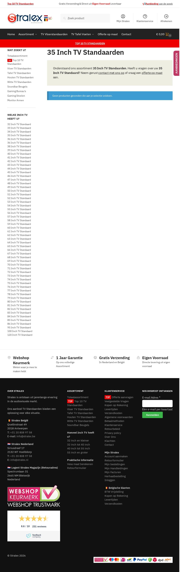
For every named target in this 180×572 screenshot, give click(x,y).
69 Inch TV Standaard (19, 261)
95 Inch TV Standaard (19, 327)
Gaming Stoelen (16, 95)
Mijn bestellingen (115, 464)
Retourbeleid (112, 429)
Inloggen (110, 480)
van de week (159, 3)
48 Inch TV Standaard (19, 183)
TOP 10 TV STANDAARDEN (90, 43)
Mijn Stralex (123, 21)
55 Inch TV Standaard (19, 209)
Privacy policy (113, 433)
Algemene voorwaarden (119, 417)
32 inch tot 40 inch (78, 444)
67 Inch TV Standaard (19, 253)
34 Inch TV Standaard (19, 131)
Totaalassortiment (17, 55)
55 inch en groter (77, 452)
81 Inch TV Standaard (19, 305)
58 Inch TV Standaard (19, 220)
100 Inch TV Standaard (19, 331)
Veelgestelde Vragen (117, 401)
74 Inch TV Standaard (19, 279)
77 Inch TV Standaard (19, 290)
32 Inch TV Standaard (19, 124)
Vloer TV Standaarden (19, 68)
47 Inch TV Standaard (19, 179)
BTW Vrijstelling (114, 491)
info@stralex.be (26, 436)
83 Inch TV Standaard (19, 312)
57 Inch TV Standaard (19, 216)
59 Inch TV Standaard (19, 224)
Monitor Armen (15, 100)
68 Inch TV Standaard (19, 257)
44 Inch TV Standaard (19, 168)
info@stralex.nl (19, 460)
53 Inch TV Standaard (19, 201)
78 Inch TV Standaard (19, 294)
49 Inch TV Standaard (19, 187)
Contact (109, 444)
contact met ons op (111, 73)
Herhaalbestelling (115, 476)
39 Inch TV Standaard (19, 150)
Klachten (110, 441)
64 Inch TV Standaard (19, 242)
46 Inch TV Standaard (19, 176)
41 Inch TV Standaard (19, 157)
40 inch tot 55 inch (78, 448)
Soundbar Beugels (17, 86)
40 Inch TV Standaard (19, 153)
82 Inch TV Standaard (19, 309)
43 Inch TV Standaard (19, 164)
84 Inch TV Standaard (19, 316)
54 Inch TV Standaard (19, 205)
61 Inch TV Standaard (19, 231)
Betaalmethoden (114, 421)
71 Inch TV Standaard (19, 268)
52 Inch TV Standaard (19, 198)
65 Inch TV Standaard (19, 246)
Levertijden (111, 409)
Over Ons (110, 436)
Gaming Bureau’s (16, 91)
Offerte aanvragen (122, 397)
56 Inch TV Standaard (19, 212)
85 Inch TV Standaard (19, 320)
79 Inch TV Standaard (19, 297)
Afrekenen (166, 21)
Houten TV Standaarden (20, 77)
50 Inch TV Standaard (19, 190)
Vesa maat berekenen (80, 464)
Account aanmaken (116, 456)
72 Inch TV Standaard (19, 272)
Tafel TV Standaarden (19, 73)
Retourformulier (76, 468)
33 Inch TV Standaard (19, 127)
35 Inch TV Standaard (19, 135)
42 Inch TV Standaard (19, 161)
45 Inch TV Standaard (19, 172)
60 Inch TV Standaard (19, 227)
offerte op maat (152, 73)
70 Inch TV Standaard (19, 264)
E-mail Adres (151, 397)
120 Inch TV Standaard (19, 334)
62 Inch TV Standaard (19, 235)
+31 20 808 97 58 (21, 432)
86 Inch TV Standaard (19, 323)
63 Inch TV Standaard (19, 238)
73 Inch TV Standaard (19, 275)
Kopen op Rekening (116, 405)
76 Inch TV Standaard (19, 286)
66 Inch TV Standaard (19, 249)
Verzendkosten (113, 413)
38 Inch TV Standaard (19, 146)
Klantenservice (145, 21)
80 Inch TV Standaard (19, 301)
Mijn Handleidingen (116, 468)
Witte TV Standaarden (19, 82)
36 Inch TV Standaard (19, 139)
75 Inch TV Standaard (19, 283)
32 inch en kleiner (78, 440)
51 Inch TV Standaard (19, 194)
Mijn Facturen (113, 472)
